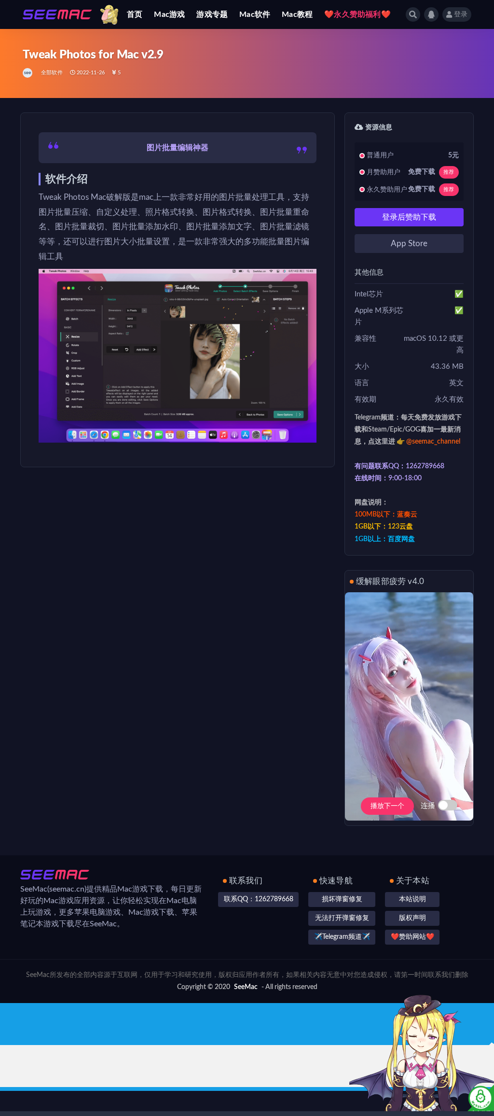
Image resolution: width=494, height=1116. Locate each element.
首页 (134, 14)
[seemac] (28, 73)
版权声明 (412, 918)
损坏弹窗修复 (342, 899)
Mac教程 (297, 14)
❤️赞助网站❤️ (412, 937)
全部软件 (52, 72)
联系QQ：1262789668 (258, 899)
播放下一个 (387, 806)
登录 (460, 14)
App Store (409, 243)
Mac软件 (254, 14)
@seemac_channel (433, 441)
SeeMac (246, 987)
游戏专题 (212, 14)
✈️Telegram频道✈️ (342, 937)
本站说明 (412, 899)
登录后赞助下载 (409, 217)
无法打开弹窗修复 (342, 918)
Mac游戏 (169, 14)
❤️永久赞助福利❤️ (357, 14)
